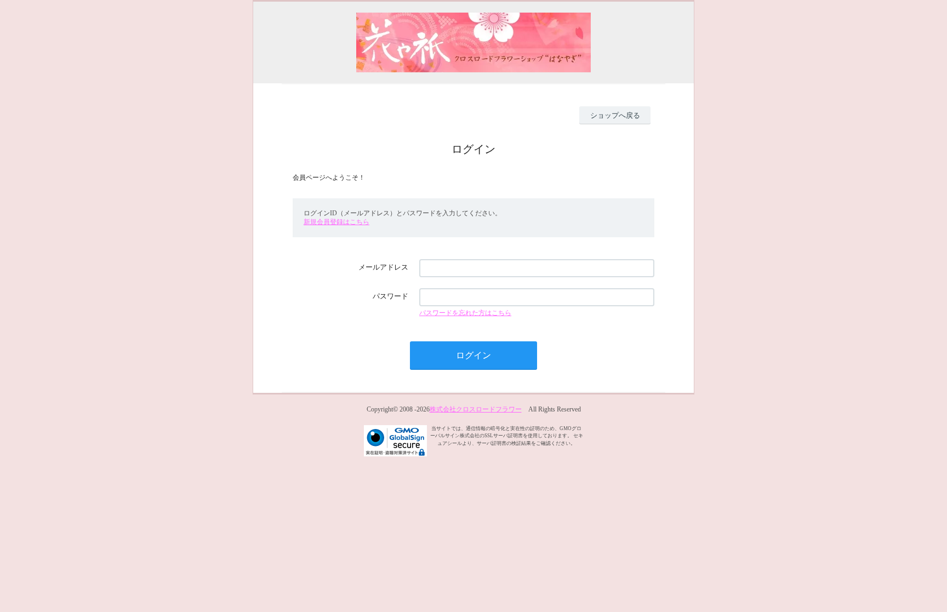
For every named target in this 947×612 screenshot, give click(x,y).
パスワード (390, 296)
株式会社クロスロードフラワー (476, 409)
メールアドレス (383, 267)
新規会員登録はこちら (336, 222)
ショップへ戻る (615, 115)
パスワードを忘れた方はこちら (465, 313)
